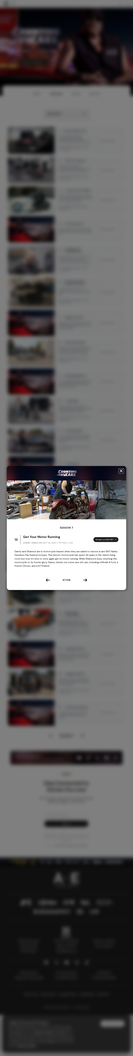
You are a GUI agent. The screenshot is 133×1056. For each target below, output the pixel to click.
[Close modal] (121, 471)
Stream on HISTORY (105, 539)
